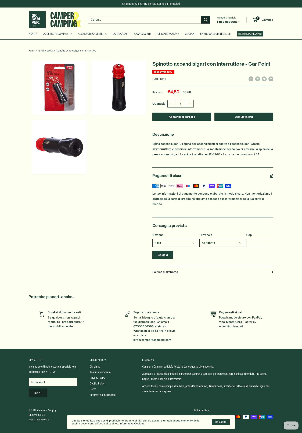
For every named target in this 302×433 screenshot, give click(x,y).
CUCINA (189, 34)
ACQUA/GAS (120, 34)
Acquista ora (244, 117)
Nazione (158, 235)
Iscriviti (38, 393)
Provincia (205, 235)
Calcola (163, 255)
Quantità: (158, 104)
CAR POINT (159, 79)
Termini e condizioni (100, 372)
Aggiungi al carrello (182, 117)
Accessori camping (90, 34)
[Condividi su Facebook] (251, 78)
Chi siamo (95, 366)
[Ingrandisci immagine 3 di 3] (59, 147)
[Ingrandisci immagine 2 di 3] (119, 87)
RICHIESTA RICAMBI (250, 34)
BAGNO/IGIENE (142, 34)
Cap (249, 235)
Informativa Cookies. (132, 423)
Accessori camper (55, 34)
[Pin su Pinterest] (257, 78)
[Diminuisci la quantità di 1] (171, 104)
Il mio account (227, 21)
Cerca (93, 389)
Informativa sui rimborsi (103, 395)
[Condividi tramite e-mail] (270, 78)
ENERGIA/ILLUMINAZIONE (215, 34)
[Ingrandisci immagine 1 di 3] (59, 87)
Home (32, 50)
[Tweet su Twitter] (264, 78)
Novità (33, 34)
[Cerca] (205, 20)
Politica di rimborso (165, 272)
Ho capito (220, 422)
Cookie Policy (97, 383)
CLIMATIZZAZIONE (168, 34)
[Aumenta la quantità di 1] (189, 104)
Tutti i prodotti (45, 50)
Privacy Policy (97, 378)
